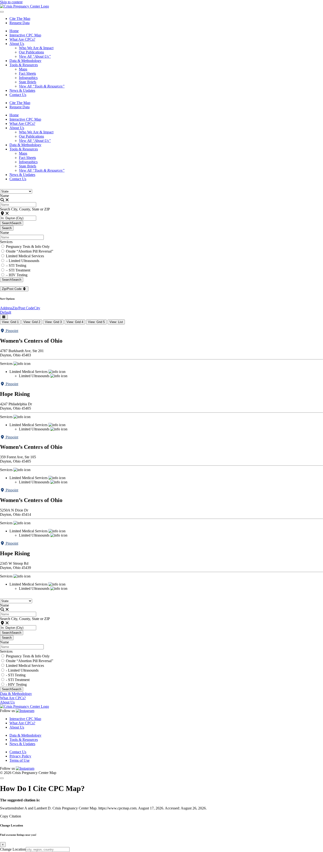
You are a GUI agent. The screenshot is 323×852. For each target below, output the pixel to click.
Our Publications (31, 52)
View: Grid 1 (10, 322)
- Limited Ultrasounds (22, 670)
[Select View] (4, 317)
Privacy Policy (20, 756)
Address (6, 308)
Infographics (28, 78)
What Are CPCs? (22, 39)
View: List (116, 322)
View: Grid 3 (53, 322)
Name (4, 196)
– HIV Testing (16, 275)
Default (5, 312)
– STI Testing (16, 265)
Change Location (13, 849)
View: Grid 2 (31, 322)
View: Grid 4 (74, 322)
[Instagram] (25, 711)
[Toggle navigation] (2, 12)
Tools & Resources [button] (23, 65)
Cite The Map (19, 19)
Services (6, 242)
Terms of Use (19, 760)
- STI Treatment (18, 680)
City (37, 308)
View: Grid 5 (96, 322)
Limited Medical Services (25, 256)
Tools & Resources (23, 740)
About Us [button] (16, 44)
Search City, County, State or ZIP (25, 209)
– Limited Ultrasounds (22, 261)
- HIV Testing (16, 684)
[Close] (2, 778)
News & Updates (22, 90)
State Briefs (27, 82)
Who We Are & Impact (36, 48)
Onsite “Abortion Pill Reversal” (29, 251)
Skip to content (11, 2)
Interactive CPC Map (25, 35)
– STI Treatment (18, 270)
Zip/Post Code (12, 289)
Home (14, 31)
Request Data (19, 23)
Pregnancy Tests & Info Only (28, 247)
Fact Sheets (27, 73)
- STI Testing (16, 675)
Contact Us (17, 95)
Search (11, 223)
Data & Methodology (25, 61)
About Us (7, 702)
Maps (23, 69)
